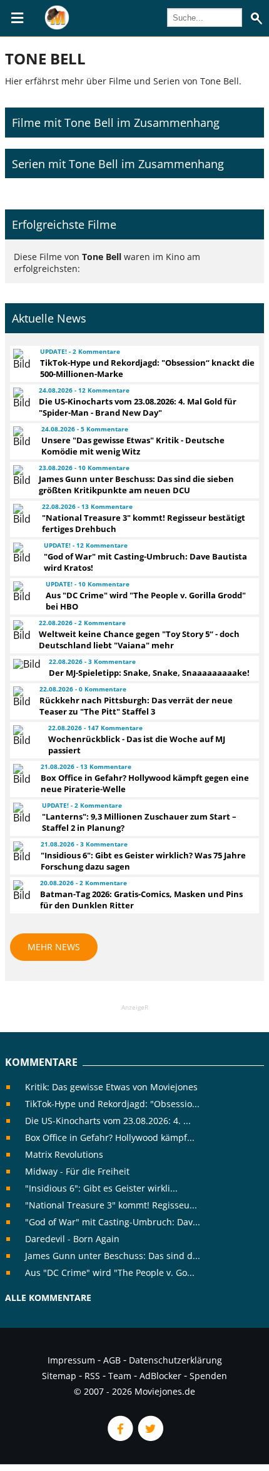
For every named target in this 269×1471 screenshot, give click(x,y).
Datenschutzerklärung (175, 1360)
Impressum (71, 1360)
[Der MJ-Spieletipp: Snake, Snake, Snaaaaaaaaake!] (25, 664)
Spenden (208, 1376)
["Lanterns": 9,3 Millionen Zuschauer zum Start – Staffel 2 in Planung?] (21, 813)
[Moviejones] (56, 26)
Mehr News (54, 947)
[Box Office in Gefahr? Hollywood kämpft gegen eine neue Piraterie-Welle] (21, 774)
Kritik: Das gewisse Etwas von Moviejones (111, 1087)
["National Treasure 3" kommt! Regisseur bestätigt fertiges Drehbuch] (21, 514)
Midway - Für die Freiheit (77, 1171)
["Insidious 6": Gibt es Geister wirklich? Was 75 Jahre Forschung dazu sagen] (21, 851)
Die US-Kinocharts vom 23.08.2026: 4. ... (108, 1121)
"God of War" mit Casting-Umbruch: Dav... (112, 1222)
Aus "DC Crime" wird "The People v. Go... (110, 1272)
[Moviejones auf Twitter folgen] (149, 1437)
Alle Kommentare (48, 1297)
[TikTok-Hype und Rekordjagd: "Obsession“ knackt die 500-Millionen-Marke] (21, 359)
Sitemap (59, 1376)
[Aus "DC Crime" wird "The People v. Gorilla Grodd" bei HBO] (24, 591)
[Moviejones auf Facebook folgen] (119, 1437)
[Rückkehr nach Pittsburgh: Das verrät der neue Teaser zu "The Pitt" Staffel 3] (20, 696)
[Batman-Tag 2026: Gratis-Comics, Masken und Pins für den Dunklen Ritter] (21, 890)
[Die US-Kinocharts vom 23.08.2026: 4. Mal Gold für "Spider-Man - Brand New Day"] (20, 398)
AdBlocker (160, 1376)
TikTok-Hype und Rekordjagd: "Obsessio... (112, 1104)
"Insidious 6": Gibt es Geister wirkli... (101, 1188)
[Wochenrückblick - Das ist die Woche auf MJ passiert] (25, 735)
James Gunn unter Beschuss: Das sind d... (112, 1256)
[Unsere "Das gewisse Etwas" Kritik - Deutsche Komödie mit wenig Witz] (21, 436)
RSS (92, 1376)
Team (119, 1376)
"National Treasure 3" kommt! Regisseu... (111, 1205)
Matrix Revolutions (64, 1154)
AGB (112, 1360)
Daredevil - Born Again (72, 1239)
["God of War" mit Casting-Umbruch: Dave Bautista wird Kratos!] (23, 553)
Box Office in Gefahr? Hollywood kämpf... (110, 1137)
